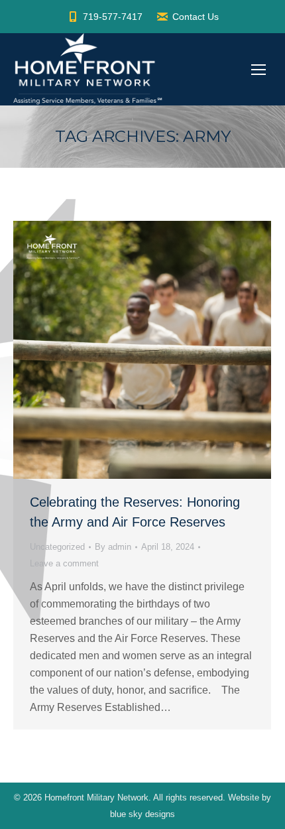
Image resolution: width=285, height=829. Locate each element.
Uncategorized (57, 547)
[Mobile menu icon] (258, 69)
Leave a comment (64, 563)
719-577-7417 (112, 16)
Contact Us (195, 16)
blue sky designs (142, 814)
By (113, 547)
